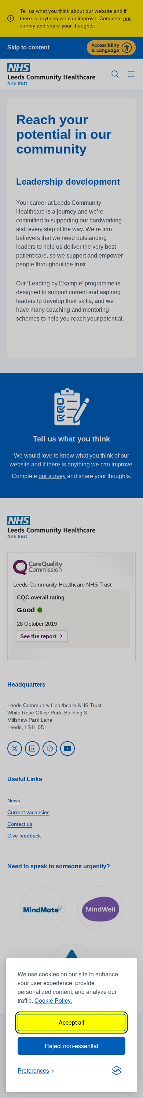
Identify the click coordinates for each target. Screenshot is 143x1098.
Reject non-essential (71, 1046)
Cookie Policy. (53, 1000)
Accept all (71, 1022)
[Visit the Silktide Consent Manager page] (116, 1070)
